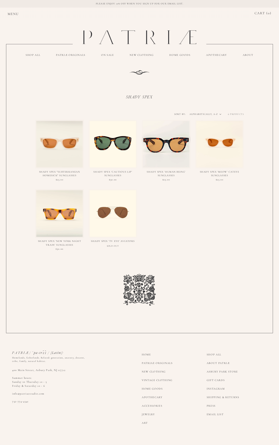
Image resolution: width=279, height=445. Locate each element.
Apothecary (152, 397)
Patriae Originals (157, 363)
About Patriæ (218, 363)
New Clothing (154, 371)
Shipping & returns (223, 397)
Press (211, 405)
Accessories (152, 405)
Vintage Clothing (157, 380)
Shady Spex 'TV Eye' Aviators (113, 241)
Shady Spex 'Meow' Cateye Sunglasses (219, 173)
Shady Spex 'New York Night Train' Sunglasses (59, 243)
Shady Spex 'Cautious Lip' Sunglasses (112, 173)
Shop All (214, 354)
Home (146, 354)
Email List (215, 414)
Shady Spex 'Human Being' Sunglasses (166, 173)
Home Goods (152, 388)
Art (145, 422)
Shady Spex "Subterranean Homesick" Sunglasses (59, 173)
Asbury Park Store (222, 371)
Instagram (216, 388)
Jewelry (148, 414)
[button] (9, 13)
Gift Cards (216, 380)
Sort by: (180, 114)
